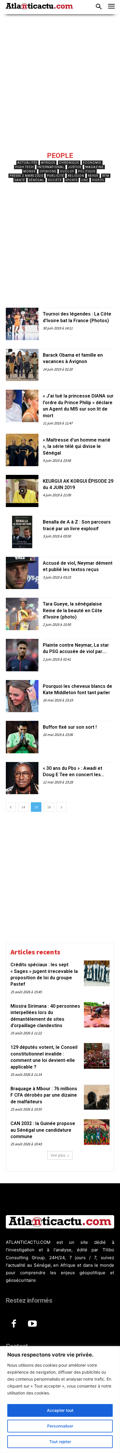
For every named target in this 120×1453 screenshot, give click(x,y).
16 (49, 807)
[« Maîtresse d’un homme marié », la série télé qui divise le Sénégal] (22, 450)
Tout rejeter (60, 1441)
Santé (20, 180)
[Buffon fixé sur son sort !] (22, 737)
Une (84, 180)
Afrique (48, 162)
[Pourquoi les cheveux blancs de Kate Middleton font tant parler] (22, 696)
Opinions (48, 171)
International (51, 167)
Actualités (27, 162)
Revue (93, 175)
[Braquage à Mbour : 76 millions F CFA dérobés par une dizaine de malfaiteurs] (97, 1097)
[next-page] (61, 807)
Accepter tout (60, 1410)
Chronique (69, 162)
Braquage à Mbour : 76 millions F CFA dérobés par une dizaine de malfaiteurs (43, 1095)
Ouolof (67, 171)
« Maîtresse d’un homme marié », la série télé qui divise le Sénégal (76, 446)
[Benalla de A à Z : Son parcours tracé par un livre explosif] (22, 532)
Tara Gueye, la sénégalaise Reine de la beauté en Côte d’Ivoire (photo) (72, 610)
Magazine (94, 167)
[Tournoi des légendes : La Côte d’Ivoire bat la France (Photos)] (22, 324)
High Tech (24, 167)
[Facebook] (14, 1324)
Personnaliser (60, 1425)
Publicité (55, 175)
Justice (75, 167)
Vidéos (98, 180)
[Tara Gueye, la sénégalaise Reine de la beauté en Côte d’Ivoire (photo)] (22, 614)
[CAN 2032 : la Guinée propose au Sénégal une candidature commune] (97, 1132)
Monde (29, 171)
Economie (92, 162)
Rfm (105, 175)
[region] (60, 1399)
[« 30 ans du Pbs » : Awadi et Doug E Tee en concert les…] (22, 778)
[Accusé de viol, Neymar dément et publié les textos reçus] (22, 573)
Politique (87, 171)
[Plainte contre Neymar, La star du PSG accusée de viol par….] (22, 655)
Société (55, 180)
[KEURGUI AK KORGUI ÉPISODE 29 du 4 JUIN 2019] (22, 491)
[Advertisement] (60, 87)
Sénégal (36, 180)
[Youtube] (32, 1324)
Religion (76, 175)
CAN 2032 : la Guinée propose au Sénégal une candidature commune (42, 1130)
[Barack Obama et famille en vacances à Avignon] (22, 365)
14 (23, 807)
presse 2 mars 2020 (26, 175)
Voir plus (58, 1155)
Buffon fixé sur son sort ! (70, 727)
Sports (71, 180)
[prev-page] (11, 807)
